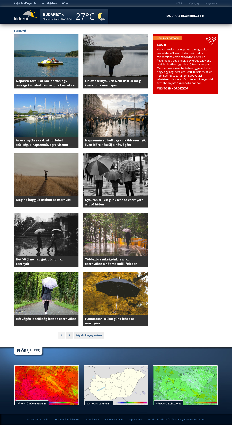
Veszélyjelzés (49, 3)
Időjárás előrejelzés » (185, 16)
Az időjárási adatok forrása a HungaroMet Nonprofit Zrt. (176, 419)
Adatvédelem (92, 419)
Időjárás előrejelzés (25, 3)
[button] (58, 16)
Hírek (65, 3)
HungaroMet (211, 3)
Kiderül (26, 15)
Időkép (179, 3)
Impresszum (135, 419)
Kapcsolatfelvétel (114, 419)
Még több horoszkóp (173, 88)
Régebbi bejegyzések (89, 335)
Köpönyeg (194, 3)
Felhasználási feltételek (67, 419)
